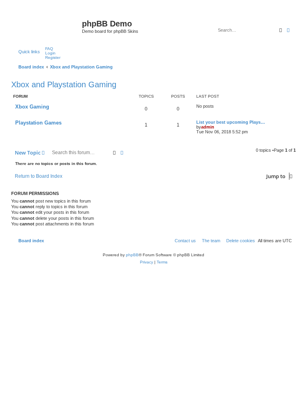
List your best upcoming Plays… (230, 122)
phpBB (132, 255)
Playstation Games (38, 123)
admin (207, 127)
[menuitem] (47, 48)
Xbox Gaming (32, 107)
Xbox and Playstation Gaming (63, 84)
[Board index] (47, 26)
